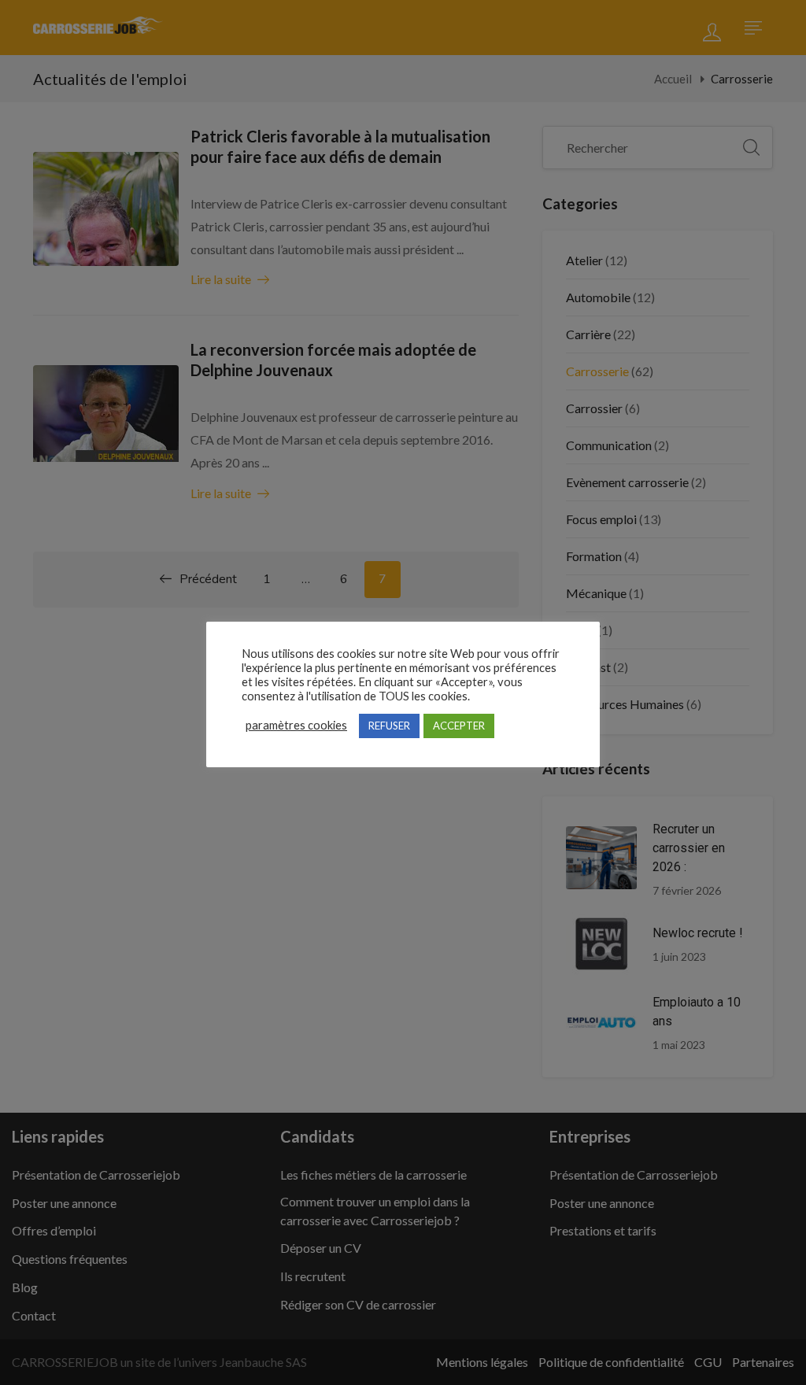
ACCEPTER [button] (459, 725)
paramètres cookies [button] (296, 725)
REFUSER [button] (389, 725)
